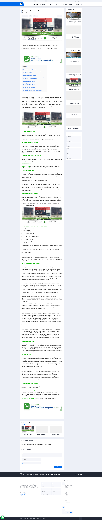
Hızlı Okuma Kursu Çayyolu (73, 76)
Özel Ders (27, 12)
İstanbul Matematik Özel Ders (74, 89)
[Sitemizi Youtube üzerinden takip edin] (69, 511)
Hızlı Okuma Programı (23, 498)
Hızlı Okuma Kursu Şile (41, 434)
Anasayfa (24, 12)
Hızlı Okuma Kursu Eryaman (73, 103)
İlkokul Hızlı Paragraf (26, 166)
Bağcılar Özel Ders (28, 434)
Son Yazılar (74, 36)
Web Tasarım (39, 518)
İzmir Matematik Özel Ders (73, 37)
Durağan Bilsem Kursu (56, 434)
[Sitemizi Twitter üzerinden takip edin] (66, 511)
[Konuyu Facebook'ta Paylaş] (58, 15)
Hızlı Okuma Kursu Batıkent (73, 24)
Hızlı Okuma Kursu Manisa (74, 116)
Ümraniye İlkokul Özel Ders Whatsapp (29, 398)
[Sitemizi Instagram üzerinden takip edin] (68, 511)
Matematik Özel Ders (72, 35)
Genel (67, 21)
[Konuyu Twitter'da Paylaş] (59, 15)
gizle (27, 66)
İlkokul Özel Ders (43, 186)
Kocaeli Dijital (44, 518)
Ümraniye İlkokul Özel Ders (28, 390)
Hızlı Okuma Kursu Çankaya (73, 63)
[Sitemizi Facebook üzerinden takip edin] (65, 511)
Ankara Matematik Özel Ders (74, 50)
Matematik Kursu (22, 494)
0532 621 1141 (77, 474)
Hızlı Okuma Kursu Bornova (74, 128)
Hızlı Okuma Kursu (72, 21)
